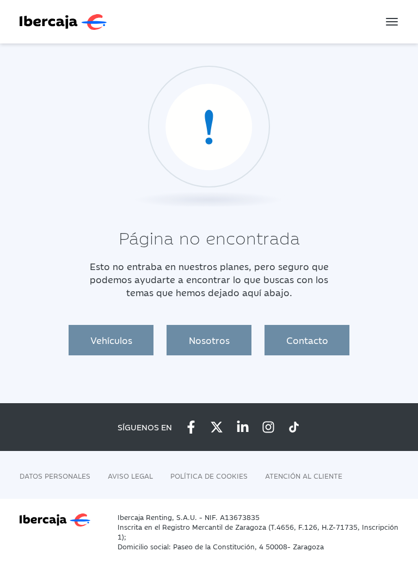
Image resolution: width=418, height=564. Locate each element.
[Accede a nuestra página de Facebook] (191, 427)
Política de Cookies (209, 475)
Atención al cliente (303, 475)
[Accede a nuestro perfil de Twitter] (216, 427)
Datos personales (55, 475)
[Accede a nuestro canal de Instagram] (268, 427)
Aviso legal (130, 475)
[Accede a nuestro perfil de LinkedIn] (242, 427)
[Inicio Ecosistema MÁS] (62, 519)
